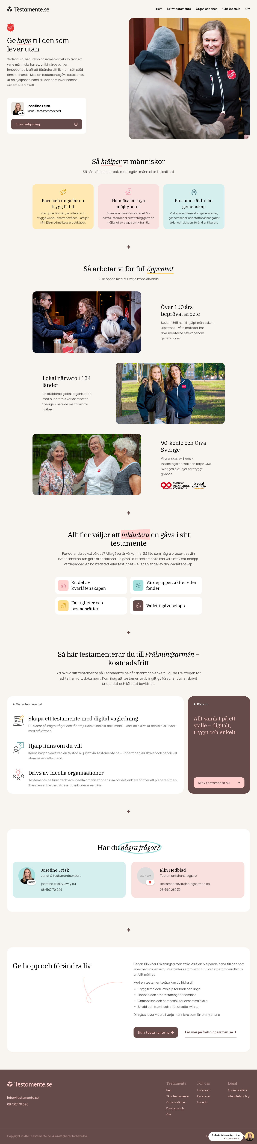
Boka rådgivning (28, 124)
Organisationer (206, 9)
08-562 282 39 (170, 889)
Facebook (203, 1096)
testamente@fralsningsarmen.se (185, 884)
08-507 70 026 (51, 889)
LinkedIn (202, 1102)
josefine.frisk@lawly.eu (58, 884)
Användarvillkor (237, 1090)
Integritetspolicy (238, 1096)
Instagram (203, 1090)
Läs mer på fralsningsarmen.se (209, 1032)
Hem (159, 9)
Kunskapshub (231, 9)
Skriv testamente (179, 9)
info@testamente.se (23, 1097)
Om (247, 9)
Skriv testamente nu (214, 783)
